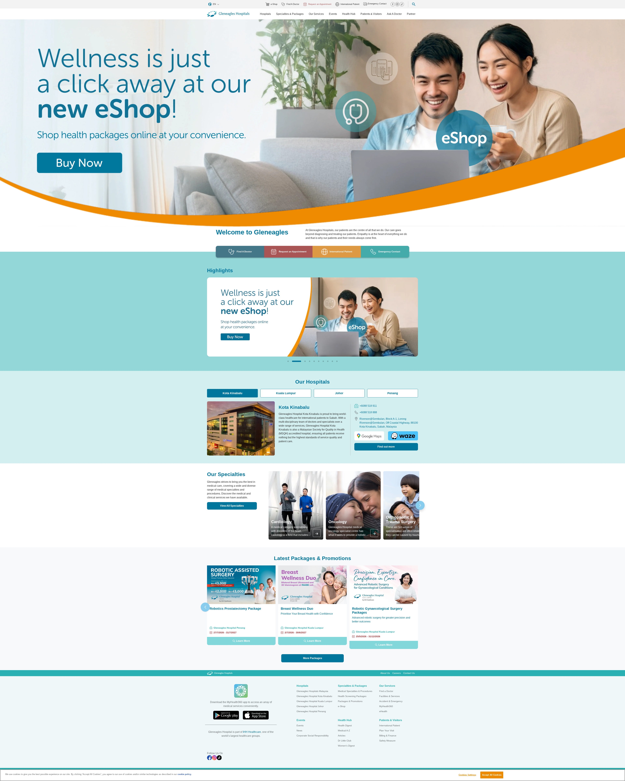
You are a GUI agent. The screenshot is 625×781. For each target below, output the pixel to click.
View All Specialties (232, 505)
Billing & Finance (387, 735)
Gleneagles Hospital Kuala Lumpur (314, 701)
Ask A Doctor (394, 14)
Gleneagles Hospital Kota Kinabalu (314, 696)
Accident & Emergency (391, 701)
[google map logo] (369, 435)
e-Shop (274, 4)
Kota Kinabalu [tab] (232, 393)
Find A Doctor (292, 4)
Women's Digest (346, 745)
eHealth (383, 711)
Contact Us (409, 673)
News (299, 730)
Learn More (243, 641)
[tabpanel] (312, 428)
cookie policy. (185, 774)
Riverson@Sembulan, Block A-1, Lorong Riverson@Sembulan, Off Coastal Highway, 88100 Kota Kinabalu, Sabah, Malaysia (389, 422)
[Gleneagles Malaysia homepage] (228, 13)
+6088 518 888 (368, 412)
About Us (385, 673)
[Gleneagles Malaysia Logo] (219, 673)
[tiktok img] (402, 4)
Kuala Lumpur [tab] (286, 393)
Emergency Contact (377, 3)
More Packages (312, 658)
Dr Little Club (344, 740)
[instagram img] (397, 4)
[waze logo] (403, 435)
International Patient (349, 4)
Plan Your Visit (386, 730)
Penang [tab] (392, 393)
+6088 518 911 (368, 405)
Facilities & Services (389, 696)
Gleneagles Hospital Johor (310, 706)
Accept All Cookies (491, 775)
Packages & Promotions (350, 701)
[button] (288, 361)
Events (300, 725)
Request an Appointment (319, 4)
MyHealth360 (386, 706)
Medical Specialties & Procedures (355, 691)
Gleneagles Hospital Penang (311, 711)
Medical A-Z (344, 730)
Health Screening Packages (352, 696)
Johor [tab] (339, 393)
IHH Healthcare (252, 732)
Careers (396, 673)
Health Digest (345, 725)
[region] (312, 775)
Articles (341, 735)
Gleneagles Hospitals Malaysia (312, 691)
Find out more (386, 446)
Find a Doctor (386, 691)
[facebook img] (392, 4)
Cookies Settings (467, 775)
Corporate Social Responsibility (313, 735)
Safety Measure (387, 740)
